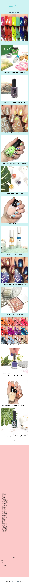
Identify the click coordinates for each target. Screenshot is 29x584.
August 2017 (4, 518)
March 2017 (4, 523)
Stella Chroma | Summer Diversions (14, 42)
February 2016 (5, 536)
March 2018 (4, 511)
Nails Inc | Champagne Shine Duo (14, 133)
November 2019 (5, 491)
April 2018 (4, 510)
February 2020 (5, 488)
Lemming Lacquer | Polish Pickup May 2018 (14, 436)
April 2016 (4, 534)
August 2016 (4, 530)
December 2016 (5, 526)
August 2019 (4, 494)
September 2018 (5, 505)
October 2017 (4, 516)
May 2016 (4, 533)
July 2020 (4, 483)
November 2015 (5, 539)
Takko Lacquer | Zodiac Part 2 (14, 193)
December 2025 (5, 455)
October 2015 (4, 540)
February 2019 (5, 500)
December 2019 (5, 490)
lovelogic (21, 581)
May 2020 (4, 485)
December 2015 (5, 538)
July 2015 (4, 543)
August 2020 (4, 482)
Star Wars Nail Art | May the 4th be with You (14, 405)
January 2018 (4, 513)
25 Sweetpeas (8, 581)
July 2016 (4, 531)
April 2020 (4, 486)
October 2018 (5, 504)
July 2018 (4, 507)
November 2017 (5, 515)
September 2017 (5, 517)
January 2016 (4, 537)
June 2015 (4, 544)
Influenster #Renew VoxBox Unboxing (14, 72)
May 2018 (4, 509)
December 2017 (5, 514)
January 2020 (5, 489)
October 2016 (4, 528)
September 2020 (5, 481)
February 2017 (5, 524)
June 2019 (4, 496)
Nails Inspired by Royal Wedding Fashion (14, 163)
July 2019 (4, 495)
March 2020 (4, 487)
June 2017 (4, 520)
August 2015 (4, 542)
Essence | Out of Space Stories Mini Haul (14, 284)
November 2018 (5, 503)
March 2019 (4, 499)
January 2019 (4, 501)
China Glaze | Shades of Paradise (14, 345)
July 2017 (4, 519)
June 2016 (4, 532)
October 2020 (4, 480)
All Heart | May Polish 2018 (14, 375)
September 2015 (5, 541)
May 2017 (4, 521)
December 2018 (5, 502)
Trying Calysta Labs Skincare (14, 254)
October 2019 (5, 492)
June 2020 (4, 484)
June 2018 (4, 508)
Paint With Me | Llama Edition (14, 224)
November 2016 (5, 527)
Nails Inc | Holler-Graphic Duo (14, 314)
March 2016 (4, 535)
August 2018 (4, 506)
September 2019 (5, 493)
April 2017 (4, 522)
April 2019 (4, 498)
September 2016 (5, 529)
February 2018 (5, 512)
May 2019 (4, 497)
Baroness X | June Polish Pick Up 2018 (14, 102)
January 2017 (4, 525)
